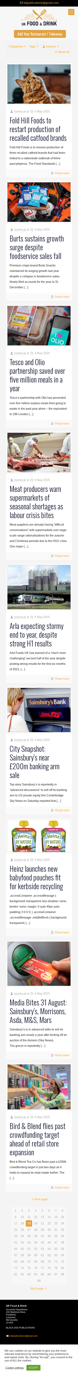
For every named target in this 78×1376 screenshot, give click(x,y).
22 (49, 1223)
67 (29, 1261)
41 (15, 1242)
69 (42, 1261)
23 (56, 1223)
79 (56, 1268)
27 (29, 1229)
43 (29, 1242)
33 (15, 1236)
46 (49, 1242)
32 (62, 1229)
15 (56, 1217)
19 (29, 1223)
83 (29, 1274)
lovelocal (20, 111)
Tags (32, 46)
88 (62, 1274)
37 (42, 1236)
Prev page (41, 1199)
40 (62, 1236)
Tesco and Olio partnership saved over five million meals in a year (37, 374)
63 (56, 1255)
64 (62, 1255)
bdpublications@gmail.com (41, 2)
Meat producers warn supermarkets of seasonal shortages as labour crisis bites (36, 501)
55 (56, 1248)
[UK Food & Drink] (39, 17)
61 (42, 1255)
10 (22, 1217)
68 (35, 1261)
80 (62, 1268)
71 (56, 1261)
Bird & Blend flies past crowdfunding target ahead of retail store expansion (37, 1138)
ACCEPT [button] (33, 1367)
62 (49, 1255)
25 (15, 1229)
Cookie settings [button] (14, 1367)
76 (35, 1268)
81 (15, 1274)
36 (35, 1236)
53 (42, 1248)
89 (39, 1280)
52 (35, 1248)
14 (49, 1217)
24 (62, 1223)
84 (35, 1274)
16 (62, 1217)
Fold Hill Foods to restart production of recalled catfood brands (38, 129)
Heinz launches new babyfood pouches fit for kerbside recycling (36, 877)
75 (29, 1268)
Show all (63, 52)
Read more (62, 173)
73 (15, 1268)
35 (29, 1236)
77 (42, 1268)
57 (15, 1255)
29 (42, 1229)
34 (22, 1236)
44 (35, 1242)
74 (22, 1268)
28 (35, 1229)
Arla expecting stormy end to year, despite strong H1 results (36, 634)
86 (49, 1274)
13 (42, 1217)
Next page (37, 1288)
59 (29, 1255)
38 (49, 1236)
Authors (51, 46)
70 (49, 1261)
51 (29, 1248)
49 (15, 1248)
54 (49, 1248)
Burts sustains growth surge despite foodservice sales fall (37, 247)
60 (35, 1255)
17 (15, 1223)
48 (62, 1242)
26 (22, 1229)
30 (49, 1229)
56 (62, 1248)
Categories (16, 46)
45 (42, 1242)
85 (42, 1274)
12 (35, 1217)
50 (22, 1248)
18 (22, 1223)
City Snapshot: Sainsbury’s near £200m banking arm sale (34, 761)
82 (22, 1274)
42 (22, 1242)
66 (22, 1261)
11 (28, 1217)
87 (56, 1274)
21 (42, 1223)
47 (56, 1242)
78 (49, 1268)
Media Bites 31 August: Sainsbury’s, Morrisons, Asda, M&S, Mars (38, 1011)
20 (35, 1223)
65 (15, 1261)
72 (62, 1261)
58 (22, 1255)
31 (56, 1229)
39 (56, 1236)
